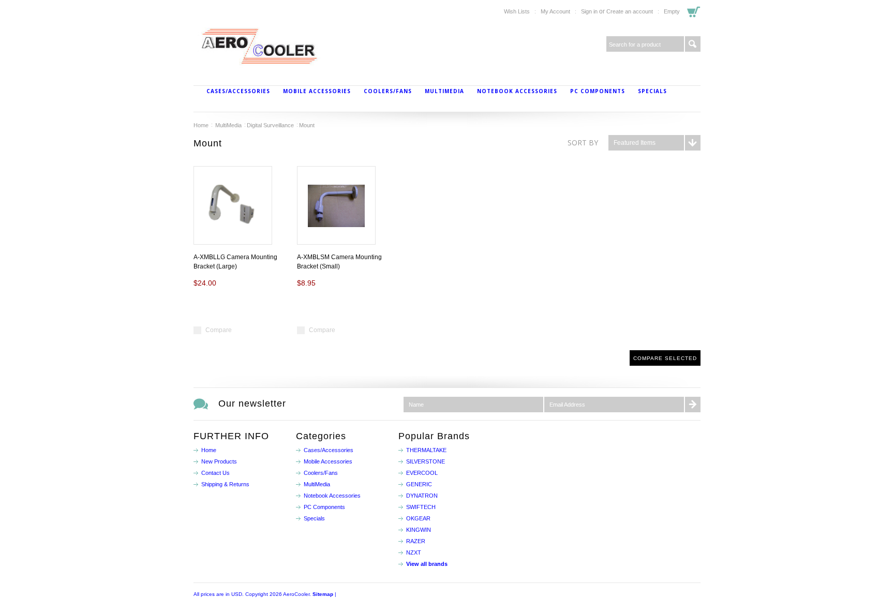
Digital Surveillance (270, 125)
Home (200, 125)
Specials (652, 91)
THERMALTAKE (426, 450)
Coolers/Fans (388, 91)
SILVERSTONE (425, 461)
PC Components (597, 91)
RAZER (415, 541)
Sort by (583, 142)
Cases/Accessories (238, 91)
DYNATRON (422, 495)
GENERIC (419, 484)
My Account (555, 11)
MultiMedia (444, 91)
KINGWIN (418, 530)
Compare (218, 330)
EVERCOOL (422, 473)
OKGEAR (418, 518)
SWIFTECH (421, 507)
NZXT (413, 552)
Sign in (589, 11)
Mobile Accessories (317, 91)
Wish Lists (517, 11)
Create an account (629, 11)
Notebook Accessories (517, 91)
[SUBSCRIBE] (693, 404)
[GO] (693, 44)
